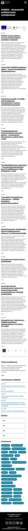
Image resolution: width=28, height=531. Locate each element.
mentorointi (6, 462)
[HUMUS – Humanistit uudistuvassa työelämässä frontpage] (5, 2)
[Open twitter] (14, 523)
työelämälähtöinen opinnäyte (11, 476)
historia (4, 452)
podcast (4, 472)
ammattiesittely (17, 445)
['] (2, 376)
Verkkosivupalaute (12, 527)
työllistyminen (6, 496)
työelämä (13, 472)
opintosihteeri (6, 465)
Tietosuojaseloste (7, 528)
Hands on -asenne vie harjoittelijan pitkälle (13, 411)
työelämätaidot (7, 482)
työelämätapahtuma (8, 486)
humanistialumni (7, 455)
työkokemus (18, 493)
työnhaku (17, 496)
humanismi (13, 452)
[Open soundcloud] (21, 523)
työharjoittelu (6, 493)
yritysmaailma (6, 503)
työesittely (17, 489)
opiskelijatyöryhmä (8, 469)
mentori (13, 459)
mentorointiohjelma (19, 462)
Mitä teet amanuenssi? (7, 391)
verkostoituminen (15, 499)
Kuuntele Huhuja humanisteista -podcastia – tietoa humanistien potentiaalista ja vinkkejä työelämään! (13, 404)
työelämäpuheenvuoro (9, 479)
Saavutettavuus (20, 528)
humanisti (22, 452)
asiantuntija (6, 448)
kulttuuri (5, 459)
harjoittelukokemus (19, 448)
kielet (17, 455)
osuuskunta (20, 469)
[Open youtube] (17, 523)
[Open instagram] (10, 523)
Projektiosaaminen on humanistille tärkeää (13, 386)
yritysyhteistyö (18, 503)
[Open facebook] (6, 523)
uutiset (4, 499)
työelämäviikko (6, 489)
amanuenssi (5, 445)
